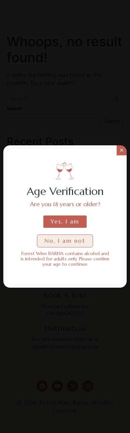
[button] (65, 240)
